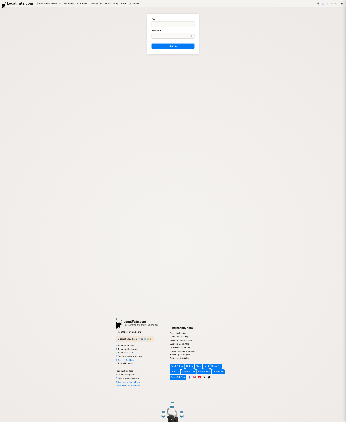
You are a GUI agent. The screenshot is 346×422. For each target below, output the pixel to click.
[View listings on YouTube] (199, 377)
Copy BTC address (126, 360)
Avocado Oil (203, 371)
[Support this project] (323, 3)
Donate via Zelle (125, 352)
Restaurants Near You (50, 3)
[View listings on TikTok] (209, 377)
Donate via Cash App (127, 349)
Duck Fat (216, 366)
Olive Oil (175, 371)
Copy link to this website (129, 382)
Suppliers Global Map (179, 344)
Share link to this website (129, 385)
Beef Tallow (177, 366)
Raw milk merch (125, 363)
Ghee (198, 366)
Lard (206, 366)
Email (154, 19)
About (123, 3)
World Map (68, 3)
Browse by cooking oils (180, 354)
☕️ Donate (134, 3)
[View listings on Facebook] (189, 377)
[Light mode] (336, 3)
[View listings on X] (204, 377)
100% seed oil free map (180, 347)
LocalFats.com (134, 321)
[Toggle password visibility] (191, 36)
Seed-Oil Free (178, 377)
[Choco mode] (332, 3)
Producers (81, 3)
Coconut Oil (188, 371)
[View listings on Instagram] (194, 377)
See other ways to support (130, 356)
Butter (189, 366)
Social (108, 3)
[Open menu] (341, 3)
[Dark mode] (328, 3)
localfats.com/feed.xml (128, 378)
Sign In (173, 46)
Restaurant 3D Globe (179, 358)
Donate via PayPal (126, 345)
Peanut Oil (218, 371)
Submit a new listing (179, 337)
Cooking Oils (96, 3)
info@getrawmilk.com (129, 332)
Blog (115, 3)
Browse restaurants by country (183, 351)
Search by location (178, 333)
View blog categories (125, 374)
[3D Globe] (318, 3)
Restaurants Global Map (181, 340)
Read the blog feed (124, 371)
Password (156, 31)
